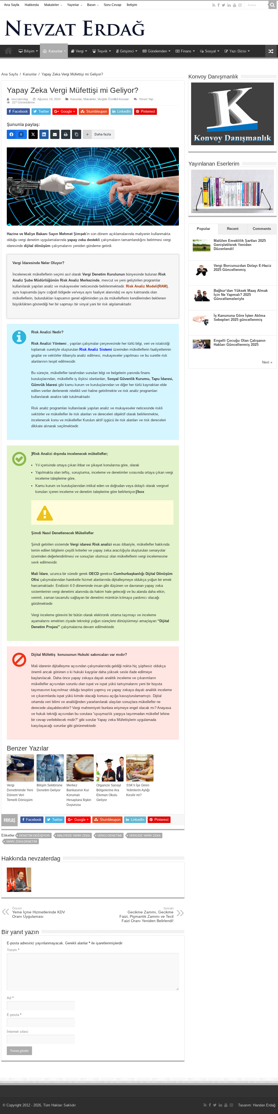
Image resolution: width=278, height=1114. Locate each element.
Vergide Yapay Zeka (144, 835)
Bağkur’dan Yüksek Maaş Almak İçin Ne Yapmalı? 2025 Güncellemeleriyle (241, 295)
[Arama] (272, 5)
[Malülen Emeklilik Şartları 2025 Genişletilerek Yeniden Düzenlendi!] (201, 245)
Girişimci (127, 51)
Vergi (80, 51)
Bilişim (29, 51)
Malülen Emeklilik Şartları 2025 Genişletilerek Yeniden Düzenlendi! (240, 245)
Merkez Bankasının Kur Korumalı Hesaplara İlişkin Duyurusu (79, 795)
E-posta (14, 1015)
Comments (262, 229)
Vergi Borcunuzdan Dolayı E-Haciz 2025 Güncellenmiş (242, 268)
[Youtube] (234, 5)
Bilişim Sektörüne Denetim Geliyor (49, 787)
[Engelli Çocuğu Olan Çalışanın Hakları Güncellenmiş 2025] (201, 343)
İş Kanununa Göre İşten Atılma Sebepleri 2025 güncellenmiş (239, 318)
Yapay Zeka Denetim (21, 841)
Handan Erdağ (264, 1105)
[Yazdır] (65, 134)
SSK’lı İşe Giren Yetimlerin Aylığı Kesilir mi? (138, 790)
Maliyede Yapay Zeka (73, 835)
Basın (91, 5)
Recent (232, 229)
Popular (203, 229)
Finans (186, 51)
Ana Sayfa (11, 5)
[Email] (54, 134)
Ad (10, 998)
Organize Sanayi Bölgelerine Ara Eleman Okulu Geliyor (108, 792)
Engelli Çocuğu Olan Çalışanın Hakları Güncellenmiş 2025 (240, 342)
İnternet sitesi (17, 1032)
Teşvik (102, 51)
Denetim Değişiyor (34, 835)
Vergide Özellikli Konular (113, 99)
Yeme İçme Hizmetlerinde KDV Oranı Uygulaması (38, 913)
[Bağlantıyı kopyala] (76, 134)
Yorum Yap (146, 99)
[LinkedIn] (229, 5)
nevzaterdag (19, 99)
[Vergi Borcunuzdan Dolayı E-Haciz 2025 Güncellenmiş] (201, 270)
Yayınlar (73, 5)
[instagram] (240, 5)
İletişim (132, 5)
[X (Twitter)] (33, 134)
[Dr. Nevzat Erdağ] (139, 27)
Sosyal (210, 51)
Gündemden (157, 51)
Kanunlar (55, 51)
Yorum (13, 950)
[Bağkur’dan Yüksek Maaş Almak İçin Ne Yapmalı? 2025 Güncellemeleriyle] (201, 295)
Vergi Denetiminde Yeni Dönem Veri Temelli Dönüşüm (20, 792)
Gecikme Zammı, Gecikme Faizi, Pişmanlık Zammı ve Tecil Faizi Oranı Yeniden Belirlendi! (146, 915)
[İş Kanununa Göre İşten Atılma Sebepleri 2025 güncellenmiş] (201, 320)
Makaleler (51, 5)
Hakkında (32, 5)
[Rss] (214, 5)
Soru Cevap (112, 5)
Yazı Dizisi (237, 51)
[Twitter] (223, 5)
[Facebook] (218, 5)
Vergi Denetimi (109, 835)
